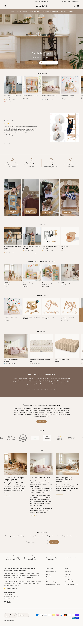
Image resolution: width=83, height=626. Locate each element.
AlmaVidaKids (11, 620)
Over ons (63, 11)
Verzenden (68, 571)
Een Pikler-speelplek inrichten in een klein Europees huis (64, 479)
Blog (41, 450)
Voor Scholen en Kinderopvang (50, 11)
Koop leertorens (31, 63)
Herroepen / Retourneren (53, 584)
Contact (71, 11)
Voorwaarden (68, 579)
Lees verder (7, 496)
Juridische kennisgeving (72, 584)
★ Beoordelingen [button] (81, 315)
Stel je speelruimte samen (48, 63)
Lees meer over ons (11, 588)
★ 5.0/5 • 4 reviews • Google (41, 2)
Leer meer (41, 421)
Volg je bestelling (51, 582)
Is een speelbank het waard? (40, 477)
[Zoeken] (5, 6)
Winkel (12, 11)
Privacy (67, 577)
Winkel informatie (51, 571)
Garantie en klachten (71, 582)
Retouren (67, 574)
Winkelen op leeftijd (22, 11)
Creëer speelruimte (34, 11)
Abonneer (54, 542)
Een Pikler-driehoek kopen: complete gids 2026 (14, 478)
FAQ (47, 579)
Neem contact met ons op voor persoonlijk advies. (41, 389)
